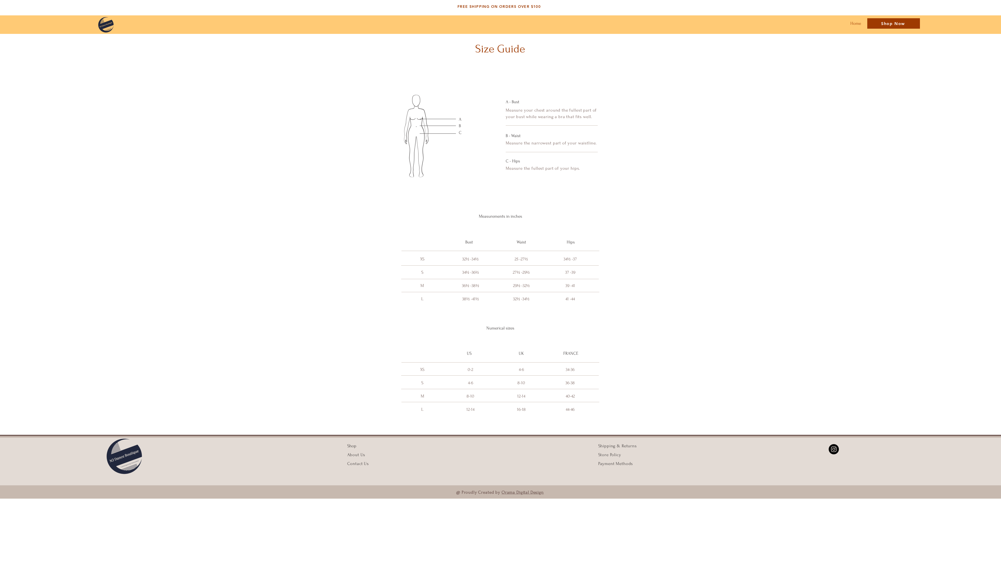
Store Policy (609, 454)
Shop (351, 445)
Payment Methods (615, 463)
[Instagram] (834, 449)
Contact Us (358, 463)
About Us (357, 454)
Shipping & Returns (617, 445)
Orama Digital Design (523, 492)
